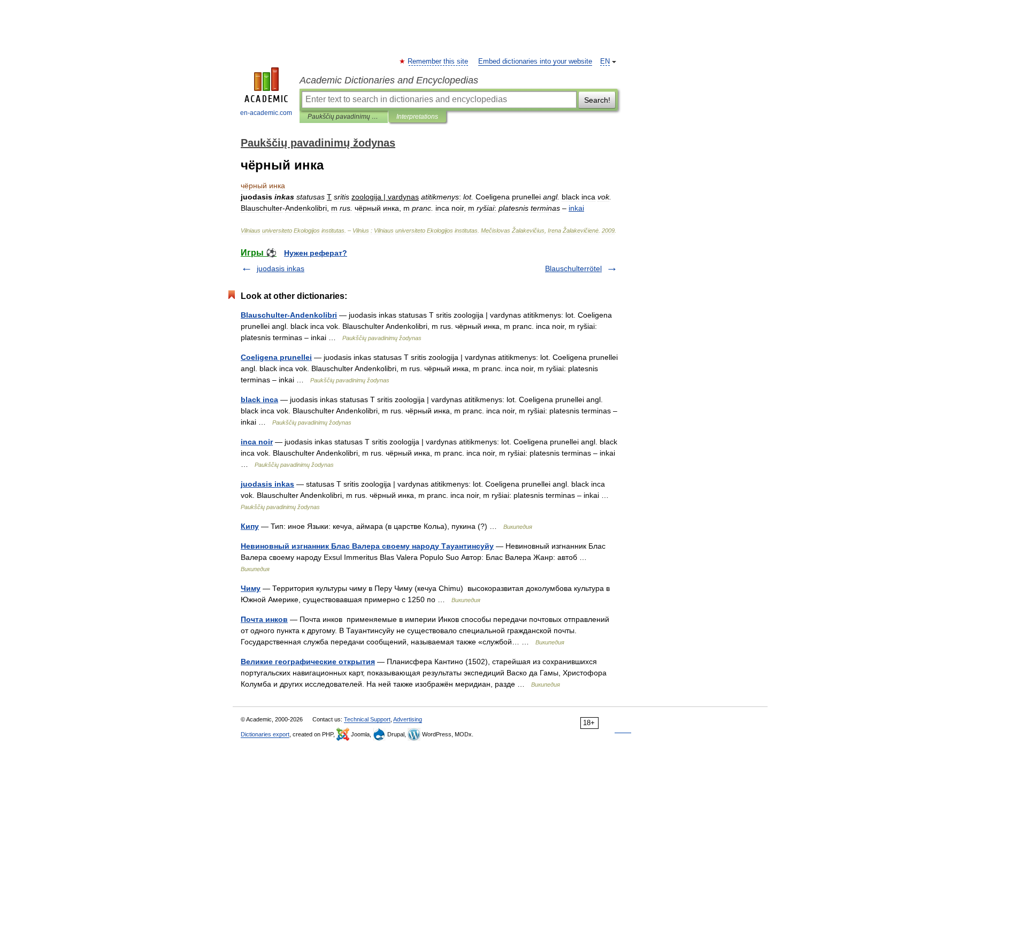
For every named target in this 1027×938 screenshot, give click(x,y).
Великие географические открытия (308, 661)
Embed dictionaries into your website (535, 61)
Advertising (407, 719)
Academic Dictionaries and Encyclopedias (389, 80)
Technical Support (367, 719)
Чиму (250, 588)
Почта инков (264, 619)
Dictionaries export (265, 734)
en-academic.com (266, 113)
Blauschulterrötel (573, 268)
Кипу (250, 526)
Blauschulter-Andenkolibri (289, 315)
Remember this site (438, 61)
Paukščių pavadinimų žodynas (344, 116)
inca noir (257, 441)
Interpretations (417, 116)
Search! (597, 100)
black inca (259, 399)
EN (605, 61)
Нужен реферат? (315, 253)
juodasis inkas (280, 268)
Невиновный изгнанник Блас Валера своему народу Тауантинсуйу (367, 546)
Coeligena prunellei (276, 357)
